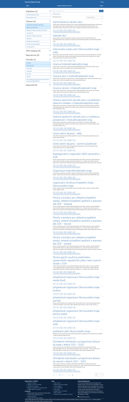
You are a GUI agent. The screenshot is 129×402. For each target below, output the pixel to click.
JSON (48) (29, 71)
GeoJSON (69, 30)
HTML (65, 30)
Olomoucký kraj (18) (31, 17)
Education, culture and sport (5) (34, 35)
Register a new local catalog (34, 384)
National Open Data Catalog (61, 384)
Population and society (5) (33, 41)
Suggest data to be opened (34, 389)
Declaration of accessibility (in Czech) (63, 394)
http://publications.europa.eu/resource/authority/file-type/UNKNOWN (67, 32)
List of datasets (58, 386)
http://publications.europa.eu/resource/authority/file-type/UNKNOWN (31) (38, 80)
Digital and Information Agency (35, 398)
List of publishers (58, 387)
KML (74, 30)
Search (101, 10)
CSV (54, 30)
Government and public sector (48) (35, 24)
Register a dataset (32, 383)
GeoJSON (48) (30, 65)
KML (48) (29, 74)
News (27, 5)
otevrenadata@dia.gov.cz (37, 394)
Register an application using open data (37, 387)
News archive (57, 383)
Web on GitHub (57, 392)
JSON (61, 30)
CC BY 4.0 (89, 399)
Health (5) (29, 38)
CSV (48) (29, 63)
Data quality (57, 389)
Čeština (102, 2)
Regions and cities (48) (32, 27)
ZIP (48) (29, 76)
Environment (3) (30, 47)
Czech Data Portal (32, 2)
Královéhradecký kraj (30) (33, 14)
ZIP (57, 30)
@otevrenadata (32, 396)
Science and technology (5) (33, 44)
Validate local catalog (33, 386)
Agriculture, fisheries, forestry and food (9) (37, 30)
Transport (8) (30, 33)
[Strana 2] (69, 375)
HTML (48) (29, 68)
